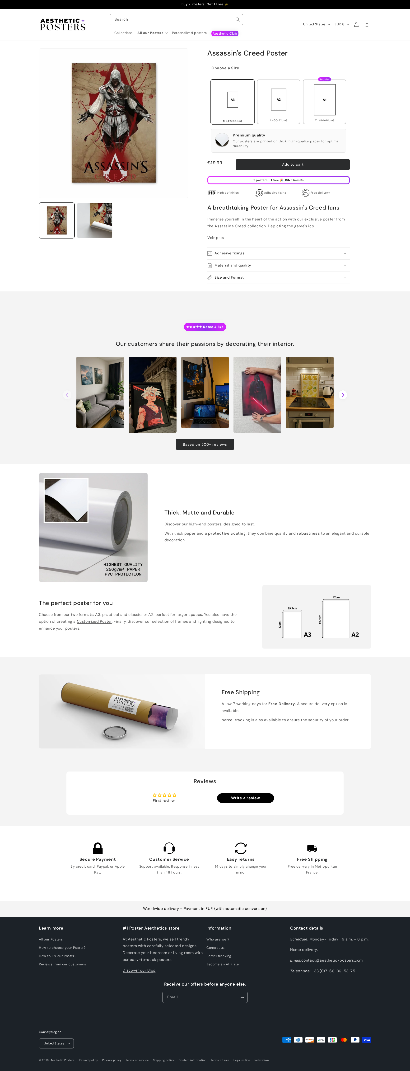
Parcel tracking (218, 956)
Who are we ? (217, 939)
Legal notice (241, 1060)
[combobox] (176, 19)
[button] (152, 32)
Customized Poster (94, 621)
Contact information (192, 1060)
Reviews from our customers (62, 964)
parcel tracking (236, 719)
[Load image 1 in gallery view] (57, 220)
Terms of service (137, 1060)
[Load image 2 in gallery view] (94, 220)
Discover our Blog (139, 970)
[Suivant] (342, 395)
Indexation (262, 1060)
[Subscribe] (242, 997)
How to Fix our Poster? (57, 956)
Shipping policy (163, 1060)
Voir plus (215, 237)
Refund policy (88, 1060)
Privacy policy (111, 1060)
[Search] (238, 19)
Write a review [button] (245, 797)
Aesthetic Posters (63, 1060)
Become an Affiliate (222, 964)
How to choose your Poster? (62, 947)
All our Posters (51, 939)
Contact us (215, 947)
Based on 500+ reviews (205, 444)
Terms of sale (220, 1060)
